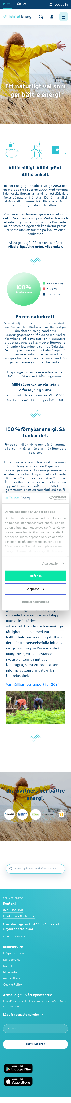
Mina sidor (10, 972)
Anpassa (33, 588)
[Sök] (41, 17)
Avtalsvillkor (11, 978)
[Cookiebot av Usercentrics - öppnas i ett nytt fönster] (50, 497)
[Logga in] (52, 17)
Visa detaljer (50, 563)
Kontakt (8, 966)
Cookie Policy (12, 985)
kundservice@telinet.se (19, 916)
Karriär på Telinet (14, 936)
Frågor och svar (13, 953)
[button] (10, 699)
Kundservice (12, 960)
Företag (21, 4)
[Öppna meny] (63, 16)
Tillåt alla (35, 576)
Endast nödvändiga (35, 601)
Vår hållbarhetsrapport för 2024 (33, 684)
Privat (7, 4)
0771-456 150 (13, 910)
